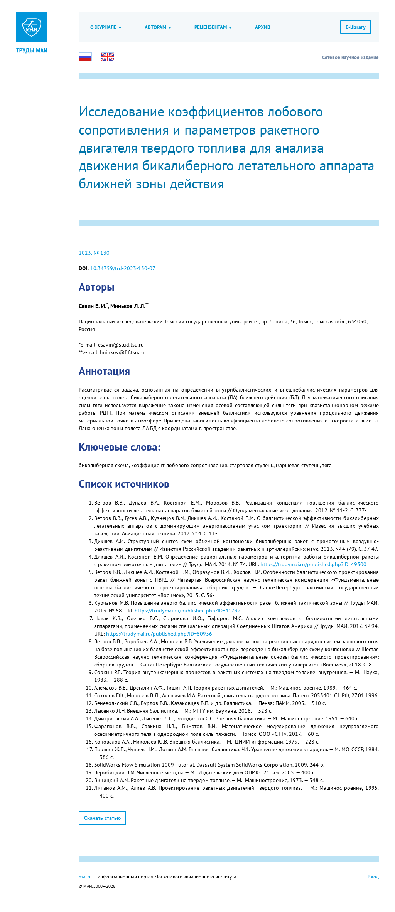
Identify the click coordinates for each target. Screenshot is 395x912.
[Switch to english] (107, 56)
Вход (373, 876)
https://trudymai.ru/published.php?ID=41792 (188, 610)
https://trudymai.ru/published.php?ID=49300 (313, 564)
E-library (356, 27)
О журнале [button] (104, 27)
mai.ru (85, 876)
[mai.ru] (31, 27)
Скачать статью (102, 817)
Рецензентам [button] (211, 27)
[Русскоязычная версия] (85, 56)
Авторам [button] (156, 27)
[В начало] (31, 50)
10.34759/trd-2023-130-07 (122, 268)
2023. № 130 (94, 252)
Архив (262, 27)
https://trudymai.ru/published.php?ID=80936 (159, 633)
